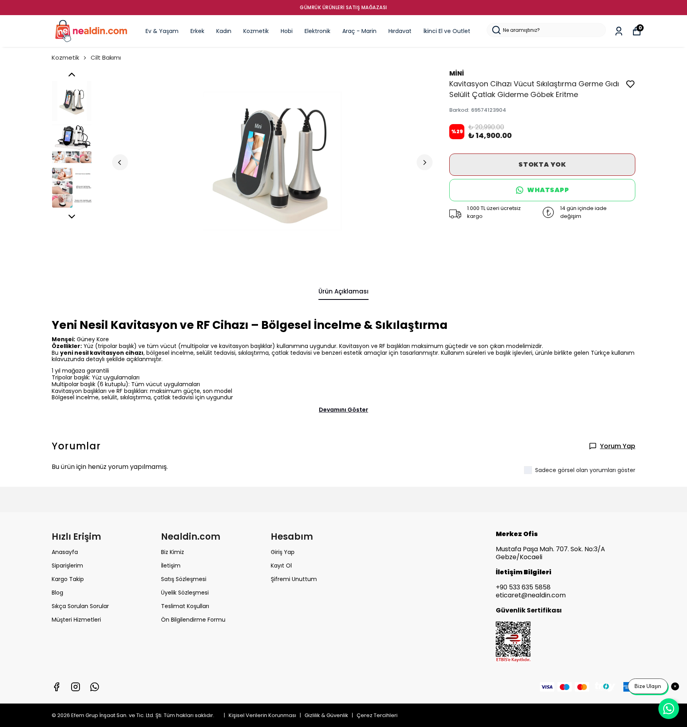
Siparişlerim (67, 566)
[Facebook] (56, 687)
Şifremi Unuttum (294, 579)
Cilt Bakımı (106, 57)
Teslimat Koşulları (185, 606)
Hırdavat (399, 31)
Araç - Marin (359, 31)
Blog (57, 593)
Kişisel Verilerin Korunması (263, 715)
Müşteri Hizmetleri (76, 620)
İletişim (170, 566)
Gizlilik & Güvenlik (327, 715)
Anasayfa (65, 552)
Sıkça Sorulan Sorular (80, 606)
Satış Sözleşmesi (183, 579)
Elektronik (317, 31)
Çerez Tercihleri (377, 715)
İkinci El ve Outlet (446, 31)
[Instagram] (75, 687)
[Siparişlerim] (619, 31)
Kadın (223, 31)
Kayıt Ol (281, 566)
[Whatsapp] (94, 687)
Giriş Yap (283, 552)
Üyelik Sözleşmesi (185, 593)
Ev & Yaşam (162, 31)
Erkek (197, 31)
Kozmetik (256, 31)
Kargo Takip (68, 579)
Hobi (287, 31)
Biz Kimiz (172, 552)
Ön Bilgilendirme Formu (193, 620)
